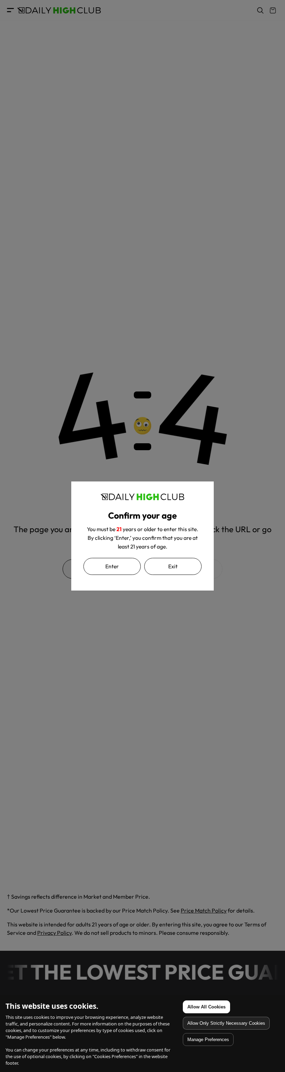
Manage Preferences (208, 1039)
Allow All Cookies (206, 1006)
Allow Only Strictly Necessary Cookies (226, 1023)
